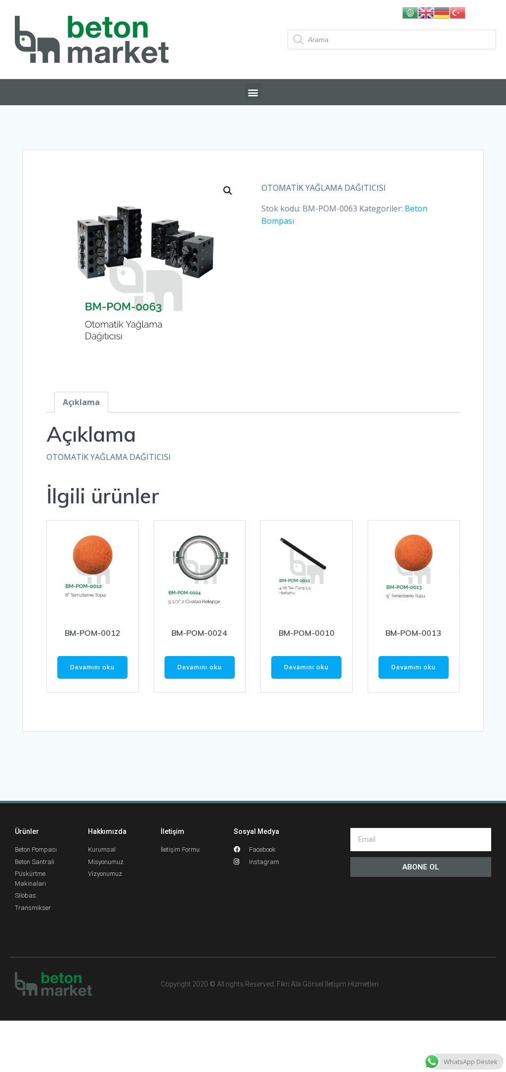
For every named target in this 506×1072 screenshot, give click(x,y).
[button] (253, 92)
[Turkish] (457, 11)
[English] (426, 11)
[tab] (81, 402)
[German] (442, 11)
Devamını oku (92, 667)
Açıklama (81, 402)
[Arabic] (410, 11)
